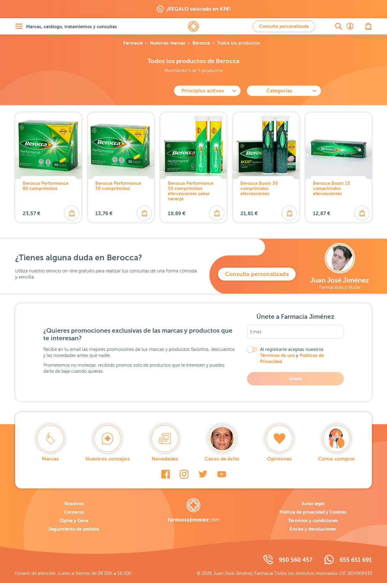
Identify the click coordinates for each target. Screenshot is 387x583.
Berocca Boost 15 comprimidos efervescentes (331, 188)
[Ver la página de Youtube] (221, 474)
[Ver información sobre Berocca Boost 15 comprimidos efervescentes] (338, 145)
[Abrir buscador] (338, 26)
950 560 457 (295, 560)
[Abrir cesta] (368, 26)
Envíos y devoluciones (313, 528)
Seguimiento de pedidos (74, 528)
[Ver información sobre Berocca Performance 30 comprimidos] (121, 145)
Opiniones (279, 459)
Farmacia (133, 42)
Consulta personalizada (284, 26)
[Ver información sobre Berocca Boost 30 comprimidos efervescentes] (266, 145)
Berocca (201, 42)
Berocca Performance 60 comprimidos (45, 186)
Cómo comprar (336, 459)
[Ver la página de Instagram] (184, 474)
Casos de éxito (222, 459)
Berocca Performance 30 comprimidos (118, 186)
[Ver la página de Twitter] (202, 474)
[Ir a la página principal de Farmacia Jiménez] (193, 26)
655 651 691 (356, 560)
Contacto (74, 512)
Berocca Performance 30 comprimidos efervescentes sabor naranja (190, 191)
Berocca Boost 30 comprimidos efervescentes (259, 188)
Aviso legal (313, 503)
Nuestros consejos (107, 459)
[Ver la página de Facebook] (165, 474)
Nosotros (74, 503)
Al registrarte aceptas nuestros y (292, 355)
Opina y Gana (74, 520)
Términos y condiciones (313, 520)
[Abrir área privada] (350, 26)
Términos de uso (277, 355)
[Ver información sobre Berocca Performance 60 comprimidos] (48, 145)
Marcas (50, 459)
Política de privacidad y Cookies (312, 512)
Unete (295, 378)
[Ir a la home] (193, 510)
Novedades (164, 459)
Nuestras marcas (167, 42)
